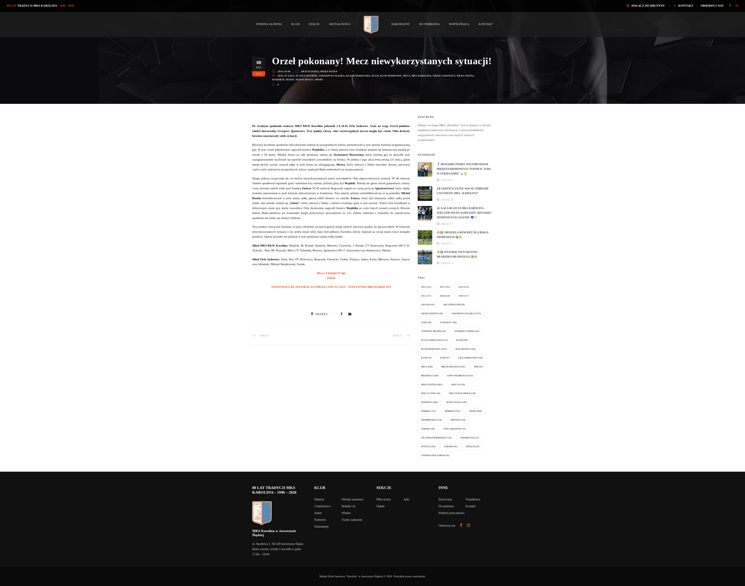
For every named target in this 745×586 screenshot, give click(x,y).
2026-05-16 (447, 223)
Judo (406, 499)
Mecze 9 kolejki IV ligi (331, 273)
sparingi (453, 411)
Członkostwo (322, 506)
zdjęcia (472, 446)
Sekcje (314, 24)
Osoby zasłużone (351, 519)
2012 (426, 287)
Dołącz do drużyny (648, 5)
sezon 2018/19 (456, 402)
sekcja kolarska (462, 393)
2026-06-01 (447, 180)
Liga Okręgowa (470, 358)
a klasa (428, 304)
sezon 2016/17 (305, 79)
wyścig (428, 446)
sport (319, 79)
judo (426, 322)
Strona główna (269, 24)
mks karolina (421, 76)
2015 (426, 296)
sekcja (458, 384)
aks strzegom (454, 304)
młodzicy (429, 375)
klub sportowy (391, 76)
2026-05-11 (447, 243)
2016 (280, 76)
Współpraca (459, 24)
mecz (406, 76)
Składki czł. (348, 506)
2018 (445, 296)
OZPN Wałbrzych (460, 375)
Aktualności (340, 24)
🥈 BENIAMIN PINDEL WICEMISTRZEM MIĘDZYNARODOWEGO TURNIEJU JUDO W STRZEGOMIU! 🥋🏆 (464, 169)
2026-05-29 (447, 199)
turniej (428, 429)
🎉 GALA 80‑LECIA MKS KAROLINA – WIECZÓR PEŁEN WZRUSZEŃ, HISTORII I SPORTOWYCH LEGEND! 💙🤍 (464, 213)
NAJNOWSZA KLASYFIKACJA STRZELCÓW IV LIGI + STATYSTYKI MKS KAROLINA (331, 286)
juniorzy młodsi (433, 331)
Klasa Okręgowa (358, 76)
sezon (290, 79)
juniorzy (448, 322)
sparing (428, 411)
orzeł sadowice (444, 76)
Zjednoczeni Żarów (435, 455)
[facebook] (730, 5)
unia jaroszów (454, 429)
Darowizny (401, 24)
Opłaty (380, 506)
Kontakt (685, 5)
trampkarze (431, 420)
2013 (445, 287)
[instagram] (737, 5)
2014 (464, 287)
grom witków (432, 313)
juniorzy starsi (466, 331)
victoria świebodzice (436, 438)
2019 (464, 296)
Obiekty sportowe (352, 499)
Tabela (331, 278)
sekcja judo (430, 393)
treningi (458, 420)
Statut (317, 513)
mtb (478, 366)
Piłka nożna (329, 71)
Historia (319, 499)
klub (375, 76)
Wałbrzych (469, 438)
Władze (346, 513)
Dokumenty (321, 526)
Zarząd (450, 446)
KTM (445, 358)
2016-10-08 (284, 71)
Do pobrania (429, 24)
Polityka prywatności (451, 513)
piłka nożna (465, 76)
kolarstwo (466, 349)
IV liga (289, 76)
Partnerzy (320, 519)
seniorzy (278, 79)
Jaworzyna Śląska (332, 76)
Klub (295, 24)
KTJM (426, 358)
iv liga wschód (306, 76)
